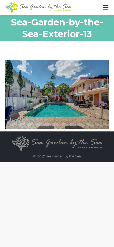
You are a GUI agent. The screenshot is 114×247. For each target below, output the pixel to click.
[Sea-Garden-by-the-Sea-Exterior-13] (57, 94)
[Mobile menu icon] (105, 7)
